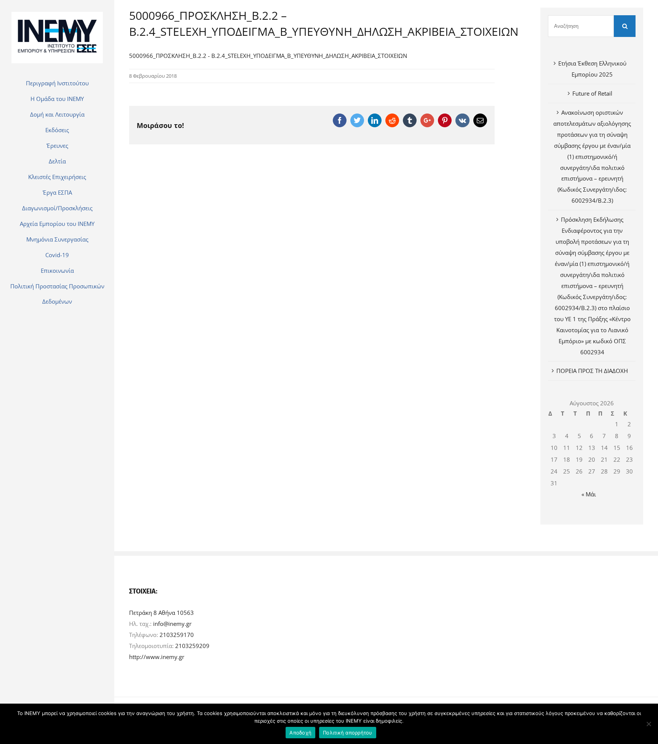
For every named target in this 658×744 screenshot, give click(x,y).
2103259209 (192, 646)
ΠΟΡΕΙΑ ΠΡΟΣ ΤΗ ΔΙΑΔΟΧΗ (592, 370)
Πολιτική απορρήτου (347, 733)
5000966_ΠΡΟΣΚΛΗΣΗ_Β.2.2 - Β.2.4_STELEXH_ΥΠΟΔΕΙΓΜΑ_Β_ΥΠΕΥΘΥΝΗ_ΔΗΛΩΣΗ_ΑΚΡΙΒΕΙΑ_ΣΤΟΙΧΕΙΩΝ (268, 55)
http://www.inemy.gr (156, 657)
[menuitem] (57, 83)
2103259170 (177, 634)
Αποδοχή (300, 733)
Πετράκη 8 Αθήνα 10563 (161, 612)
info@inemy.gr (172, 623)
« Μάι (588, 494)
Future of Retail (592, 93)
